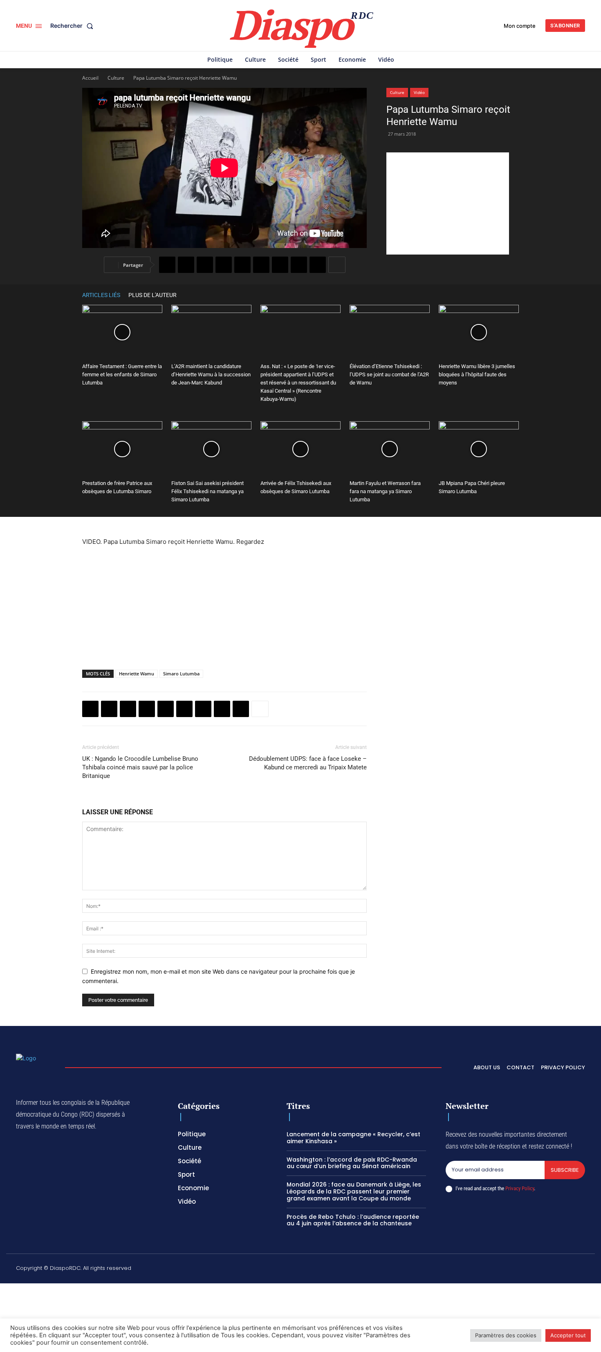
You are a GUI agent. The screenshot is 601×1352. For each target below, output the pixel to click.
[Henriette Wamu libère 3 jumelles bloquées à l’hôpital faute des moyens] (479, 332)
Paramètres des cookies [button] (505, 1335)
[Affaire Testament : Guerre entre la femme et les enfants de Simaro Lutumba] (122, 332)
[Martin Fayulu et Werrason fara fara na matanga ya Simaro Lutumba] (390, 448)
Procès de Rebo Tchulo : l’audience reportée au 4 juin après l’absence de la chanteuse (353, 1220)
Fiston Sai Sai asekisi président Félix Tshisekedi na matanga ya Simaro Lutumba (207, 491)
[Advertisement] (447, 203)
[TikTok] (523, 1269)
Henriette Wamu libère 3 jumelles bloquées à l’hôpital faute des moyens (477, 374)
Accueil (90, 77)
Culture (116, 77)
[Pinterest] (242, 265)
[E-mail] (299, 265)
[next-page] (515, 295)
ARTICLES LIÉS (101, 295)
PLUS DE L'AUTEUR (152, 295)
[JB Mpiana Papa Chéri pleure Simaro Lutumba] (479, 448)
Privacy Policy (519, 1188)
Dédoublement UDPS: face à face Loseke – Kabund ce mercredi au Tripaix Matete (308, 763)
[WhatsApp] (205, 265)
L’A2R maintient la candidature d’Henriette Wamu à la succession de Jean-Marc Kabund (211, 374)
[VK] (317, 265)
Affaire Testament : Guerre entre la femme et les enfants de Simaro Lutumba (122, 374)
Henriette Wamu (136, 673)
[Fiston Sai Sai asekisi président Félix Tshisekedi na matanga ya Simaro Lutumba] (211, 448)
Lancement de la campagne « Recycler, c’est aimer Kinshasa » (353, 1137)
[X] (186, 265)
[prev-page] (502, 295)
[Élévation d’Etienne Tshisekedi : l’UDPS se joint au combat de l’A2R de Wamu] (390, 332)
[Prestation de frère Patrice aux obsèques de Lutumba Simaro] (122, 448)
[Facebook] (167, 265)
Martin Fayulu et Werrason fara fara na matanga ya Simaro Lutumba (385, 491)
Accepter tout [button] (568, 1335)
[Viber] (223, 265)
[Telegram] (280, 265)
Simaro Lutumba (181, 673)
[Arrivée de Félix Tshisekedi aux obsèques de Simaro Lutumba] (300, 448)
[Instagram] (504, 1269)
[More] (336, 265)
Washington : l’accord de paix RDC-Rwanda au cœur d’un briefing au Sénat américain (352, 1163)
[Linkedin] (261, 265)
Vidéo (419, 92)
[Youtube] (582, 1269)
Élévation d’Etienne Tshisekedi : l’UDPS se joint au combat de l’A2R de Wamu (389, 374)
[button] (73, 25)
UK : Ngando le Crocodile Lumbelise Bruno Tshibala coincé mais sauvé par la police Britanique (140, 767)
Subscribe (565, 1170)
